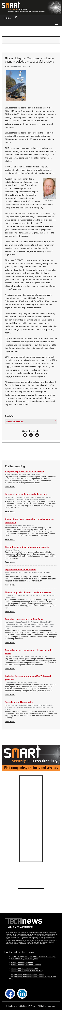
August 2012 (9, 66)
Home (7, 18)
